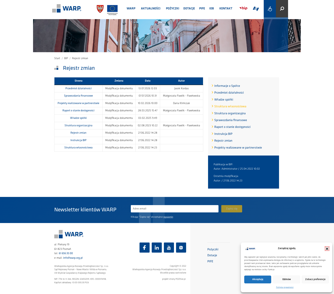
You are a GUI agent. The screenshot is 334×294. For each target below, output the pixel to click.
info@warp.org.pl (73, 258)
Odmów (286, 279)
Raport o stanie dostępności (78, 110)
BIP (66, 58)
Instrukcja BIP (78, 140)
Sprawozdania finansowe (78, 95)
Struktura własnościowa (78, 147)
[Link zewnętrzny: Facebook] (145, 248)
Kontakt (225, 8)
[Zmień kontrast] (270, 8)
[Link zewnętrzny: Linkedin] (157, 248)
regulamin (168, 217)
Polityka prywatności (285, 287)
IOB (211, 8)
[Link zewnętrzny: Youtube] (169, 248)
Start (57, 58)
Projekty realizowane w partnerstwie (78, 103)
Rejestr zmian (78, 133)
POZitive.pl (181, 279)
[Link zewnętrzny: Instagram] (181, 248)
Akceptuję (257, 279)
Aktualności (150, 8)
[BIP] (243, 8)
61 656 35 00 (66, 253)
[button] (327, 248)
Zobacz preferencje (315, 279)
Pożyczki (172, 8)
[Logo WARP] (66, 8)
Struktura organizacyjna (78, 125)
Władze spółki (78, 118)
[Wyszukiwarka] (282, 8)
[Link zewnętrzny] (256, 8)
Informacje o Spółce (227, 86)
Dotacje (189, 8)
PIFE (202, 8)
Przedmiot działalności (78, 88)
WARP (131, 8)
